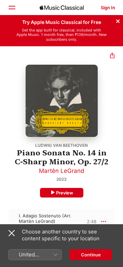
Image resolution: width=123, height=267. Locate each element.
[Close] (118, 20)
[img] (62, 7)
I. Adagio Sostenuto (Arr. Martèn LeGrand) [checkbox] (45, 218)
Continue (91, 254)
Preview (64, 192)
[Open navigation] (11, 7)
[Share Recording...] (112, 56)
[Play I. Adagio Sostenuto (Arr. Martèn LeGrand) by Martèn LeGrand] (4, 221)
